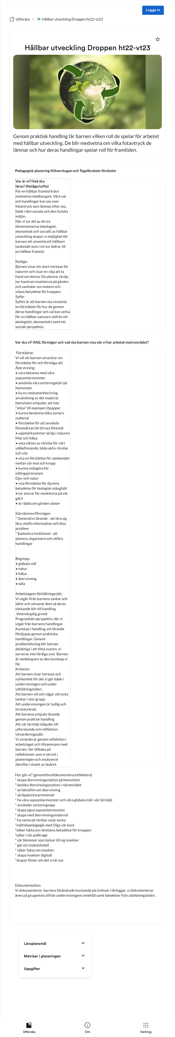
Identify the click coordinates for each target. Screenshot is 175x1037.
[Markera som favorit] (158, 39)
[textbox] (87, 543)
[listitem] (29, 1028)
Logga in (153, 10)
